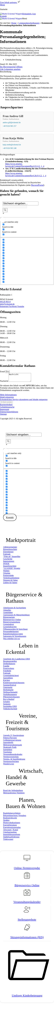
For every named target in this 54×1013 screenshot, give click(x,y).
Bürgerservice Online (27, 885)
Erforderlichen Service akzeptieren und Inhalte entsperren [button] (23, 399)
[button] (24, 18)
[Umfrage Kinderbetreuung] (27, 987)
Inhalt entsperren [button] (7, 397)
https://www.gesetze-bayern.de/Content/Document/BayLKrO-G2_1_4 (25, 174)
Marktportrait (21, 540)
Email (2, 371)
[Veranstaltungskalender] (27, 893)
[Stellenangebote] (27, 911)
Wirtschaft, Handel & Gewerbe (24, 777)
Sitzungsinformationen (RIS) (27, 937)
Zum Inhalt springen (8, 2)
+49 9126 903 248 (9, 148)
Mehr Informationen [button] (8, 395)
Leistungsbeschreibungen (28, 23)
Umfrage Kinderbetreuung (27, 995)
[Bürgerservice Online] (27, 877)
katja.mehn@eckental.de (12, 145)
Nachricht (4, 381)
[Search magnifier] (5, 210)
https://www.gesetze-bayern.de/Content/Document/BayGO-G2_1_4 (24, 165)
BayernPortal (37, 185)
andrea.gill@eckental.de (12, 122)
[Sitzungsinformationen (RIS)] (27, 928)
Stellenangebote (27, 919)
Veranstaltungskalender (26, 901)
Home (13, 23)
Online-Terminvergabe (27, 868)
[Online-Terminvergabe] (27, 859)
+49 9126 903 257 (9, 126)
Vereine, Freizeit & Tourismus (21, 722)
